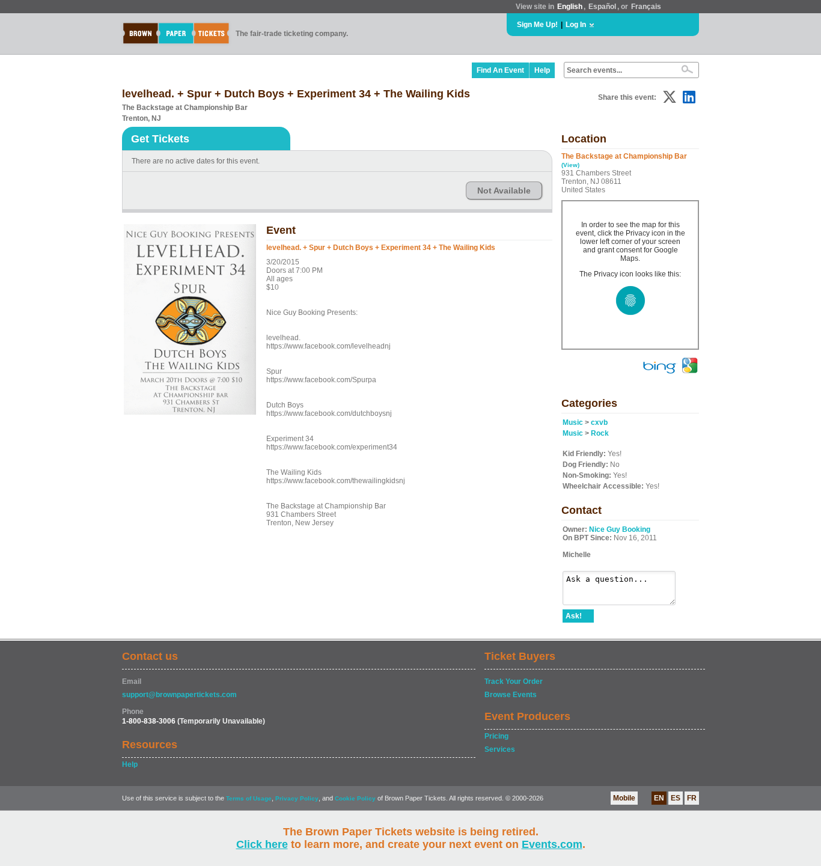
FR (692, 798)
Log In (576, 24)
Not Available (504, 190)
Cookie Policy (355, 798)
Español (602, 6)
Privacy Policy (297, 798)
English (569, 6)
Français (646, 6)
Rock (600, 433)
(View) (570, 165)
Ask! (574, 616)
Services (499, 749)
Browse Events (510, 695)
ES (675, 798)
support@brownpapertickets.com (179, 695)
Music (573, 422)
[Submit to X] (669, 97)
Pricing (496, 736)
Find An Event (500, 70)
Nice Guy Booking (619, 529)
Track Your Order (513, 681)
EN (659, 798)
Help (542, 70)
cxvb (599, 422)
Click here (262, 844)
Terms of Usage (249, 798)
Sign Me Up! (537, 24)
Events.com (552, 844)
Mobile (624, 798)
